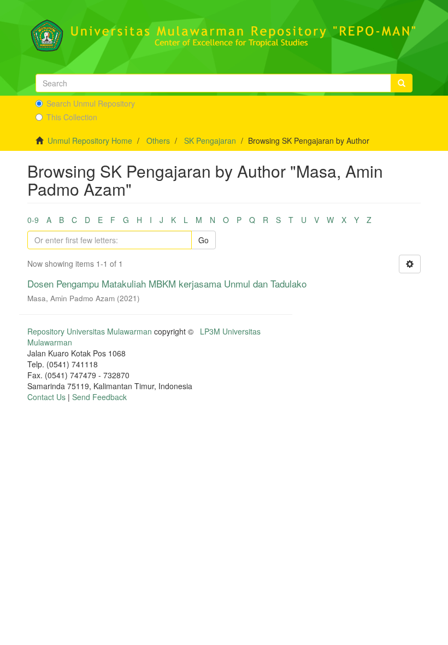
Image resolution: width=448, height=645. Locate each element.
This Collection (71, 117)
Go (203, 239)
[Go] (401, 83)
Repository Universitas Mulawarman (89, 331)
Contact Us (46, 396)
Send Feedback (99, 396)
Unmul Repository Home (90, 140)
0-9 (33, 219)
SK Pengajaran (210, 140)
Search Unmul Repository (90, 103)
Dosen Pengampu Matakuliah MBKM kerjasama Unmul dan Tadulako (166, 283)
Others (158, 140)
